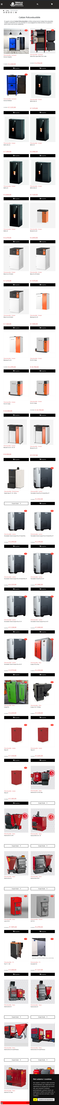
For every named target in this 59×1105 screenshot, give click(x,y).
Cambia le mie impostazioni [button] (46, 1099)
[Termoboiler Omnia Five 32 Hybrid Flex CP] (43, 478)
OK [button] (35, 1099)
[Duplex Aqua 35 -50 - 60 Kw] (16, 478)
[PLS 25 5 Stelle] (42, 387)
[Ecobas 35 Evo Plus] (43, 649)
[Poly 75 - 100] (16, 949)
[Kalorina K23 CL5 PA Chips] (43, 777)
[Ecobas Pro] (16, 692)
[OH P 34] (43, 906)
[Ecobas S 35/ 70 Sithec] (43, 692)
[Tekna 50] (16, 735)
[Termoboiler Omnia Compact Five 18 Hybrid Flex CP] (16, 563)
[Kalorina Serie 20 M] (43, 863)
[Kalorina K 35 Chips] (16, 1077)
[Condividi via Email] (16, 12)
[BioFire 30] (42, 129)
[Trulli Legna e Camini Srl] (17, 4)
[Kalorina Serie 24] (43, 991)
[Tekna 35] (43, 735)
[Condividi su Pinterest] (11, 12)
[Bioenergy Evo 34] (42, 301)
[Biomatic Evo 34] (42, 432)
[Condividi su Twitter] (4, 12)
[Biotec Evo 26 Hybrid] (16, 301)
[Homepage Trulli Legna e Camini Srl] (3, 10)
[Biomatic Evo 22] (42, 215)
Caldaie (7, 10)
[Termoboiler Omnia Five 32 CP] (43, 563)
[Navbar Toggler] (1, 4)
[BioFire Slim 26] (16, 129)
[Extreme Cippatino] (16, 41)
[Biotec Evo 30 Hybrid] (42, 258)
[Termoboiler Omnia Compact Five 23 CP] (43, 606)
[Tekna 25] (16, 777)
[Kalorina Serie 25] (16, 991)
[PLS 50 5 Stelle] (42, 344)
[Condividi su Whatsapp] (14, 12)
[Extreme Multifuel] (16, 85)
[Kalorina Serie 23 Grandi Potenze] (43, 1034)
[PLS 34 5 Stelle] (16, 388)
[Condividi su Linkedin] (9, 12)
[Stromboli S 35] (43, 949)
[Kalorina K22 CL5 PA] (16, 820)
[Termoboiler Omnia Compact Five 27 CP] (16, 606)
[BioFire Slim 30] (42, 85)
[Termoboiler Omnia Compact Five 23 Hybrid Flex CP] (43, 521)
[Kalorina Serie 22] (16, 863)
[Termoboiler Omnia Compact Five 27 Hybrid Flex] (16, 521)
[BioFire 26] (16, 172)
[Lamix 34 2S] (16, 906)
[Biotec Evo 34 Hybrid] (16, 258)
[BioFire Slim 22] (42, 172)
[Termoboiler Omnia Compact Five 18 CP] (16, 649)
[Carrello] (52, 4)
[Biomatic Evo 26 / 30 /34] (16, 432)
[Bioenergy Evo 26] (16, 344)
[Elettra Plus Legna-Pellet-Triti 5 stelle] (42, 40)
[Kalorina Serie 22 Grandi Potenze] (16, 1034)
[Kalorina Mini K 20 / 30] (43, 820)
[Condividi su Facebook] (6, 12)
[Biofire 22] (16, 215)
